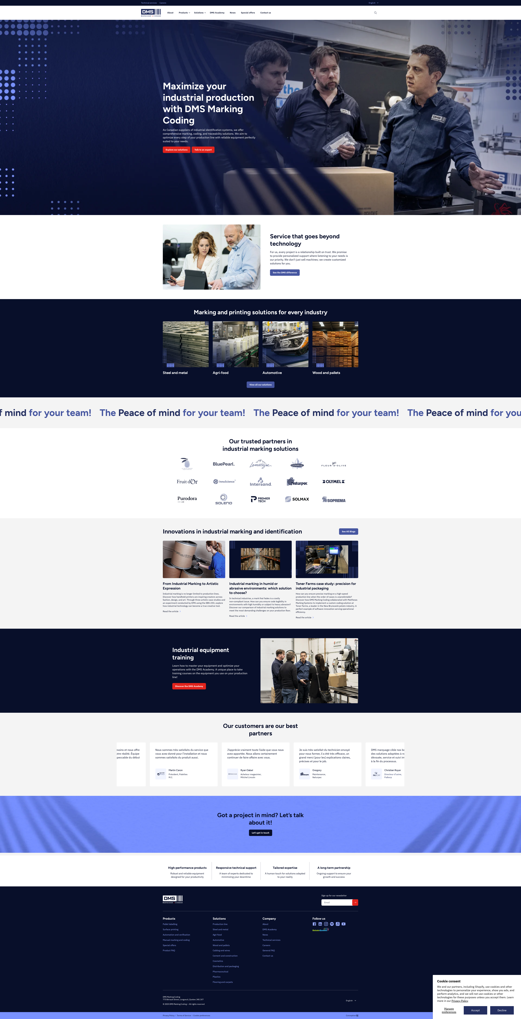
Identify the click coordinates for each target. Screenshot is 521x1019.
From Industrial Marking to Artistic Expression (190, 585)
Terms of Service (184, 1015)
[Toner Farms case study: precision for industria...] (327, 559)
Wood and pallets (326, 373)
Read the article (170, 611)
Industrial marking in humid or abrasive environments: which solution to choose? (260, 588)
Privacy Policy (460, 1001)
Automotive (272, 373)
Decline (502, 1010)
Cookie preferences (201, 1015)
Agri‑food (220, 373)
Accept (475, 1010)
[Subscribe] (355, 902)
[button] (183, 13)
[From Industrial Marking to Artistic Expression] (194, 559)
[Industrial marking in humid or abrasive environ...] (260, 559)
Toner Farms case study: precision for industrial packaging (326, 585)
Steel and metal (175, 373)
